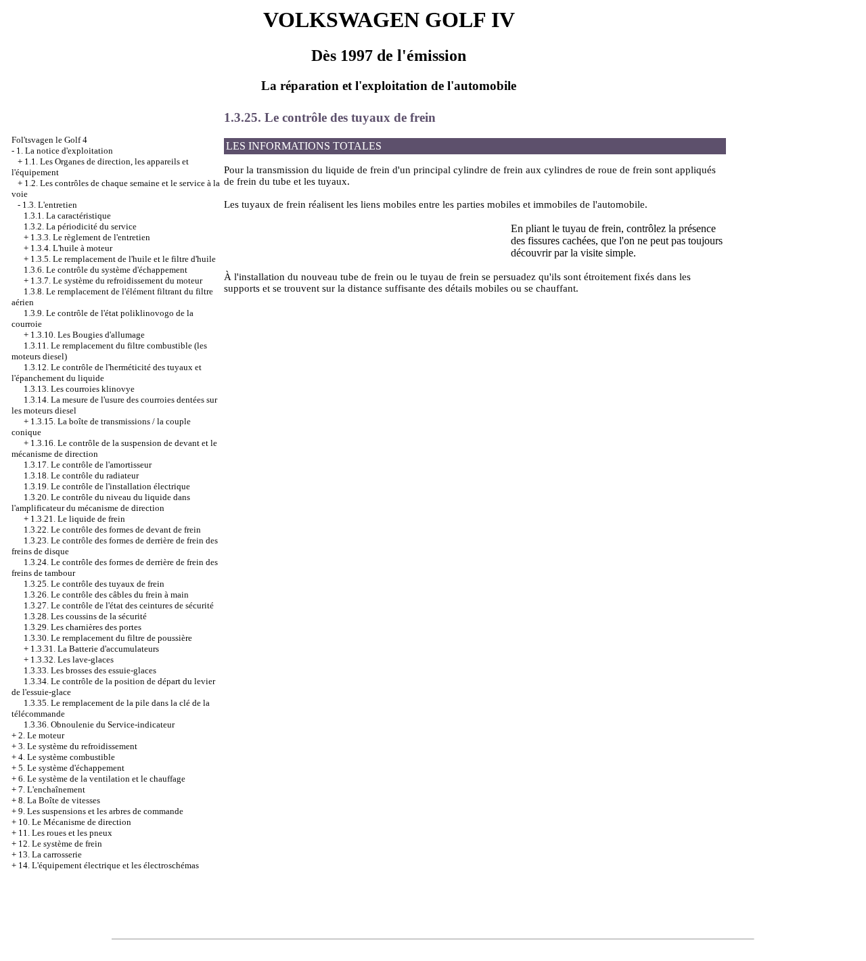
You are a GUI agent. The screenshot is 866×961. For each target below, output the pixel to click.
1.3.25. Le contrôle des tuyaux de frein (94, 584)
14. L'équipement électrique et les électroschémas (108, 865)
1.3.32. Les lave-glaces (72, 659)
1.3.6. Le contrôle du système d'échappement (105, 270)
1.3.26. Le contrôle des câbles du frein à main (106, 594)
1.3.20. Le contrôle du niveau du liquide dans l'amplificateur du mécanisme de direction (101, 502)
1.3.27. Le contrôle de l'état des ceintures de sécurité (119, 605)
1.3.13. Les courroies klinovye (79, 389)
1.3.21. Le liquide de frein (77, 519)
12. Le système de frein (60, 844)
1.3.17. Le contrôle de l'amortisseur (88, 465)
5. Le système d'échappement (71, 768)
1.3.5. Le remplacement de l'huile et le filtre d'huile (123, 259)
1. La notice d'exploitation (64, 151)
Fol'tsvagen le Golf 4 (49, 140)
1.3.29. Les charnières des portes (82, 627)
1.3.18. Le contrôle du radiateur (81, 475)
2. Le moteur (41, 735)
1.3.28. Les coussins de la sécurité (85, 616)
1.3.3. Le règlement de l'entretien (90, 237)
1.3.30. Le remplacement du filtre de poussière (108, 638)
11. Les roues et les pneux (65, 833)
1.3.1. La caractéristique (67, 215)
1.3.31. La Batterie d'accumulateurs (94, 649)
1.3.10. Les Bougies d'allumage (87, 335)
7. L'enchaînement (51, 789)
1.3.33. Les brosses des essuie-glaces (90, 670)
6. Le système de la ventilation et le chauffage (101, 779)
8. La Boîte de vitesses (59, 800)
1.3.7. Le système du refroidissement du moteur (116, 280)
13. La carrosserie (50, 854)
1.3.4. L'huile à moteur (71, 248)
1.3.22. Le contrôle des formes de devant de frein (112, 529)
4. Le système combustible (66, 757)
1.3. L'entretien (49, 205)
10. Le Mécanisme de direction (74, 822)
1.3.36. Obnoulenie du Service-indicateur (99, 724)
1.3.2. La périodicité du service (80, 226)
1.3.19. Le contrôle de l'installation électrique (107, 486)
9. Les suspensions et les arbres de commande (100, 811)
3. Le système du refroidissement (77, 746)
